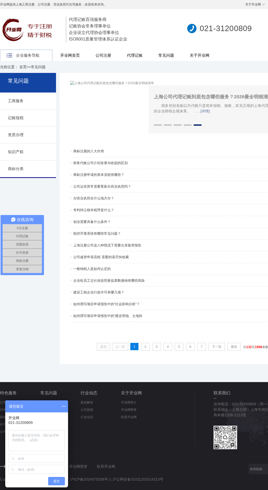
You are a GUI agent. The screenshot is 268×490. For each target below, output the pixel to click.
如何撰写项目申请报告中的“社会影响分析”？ (106, 304)
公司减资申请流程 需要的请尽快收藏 (101, 257)
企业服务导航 (28, 55)
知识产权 (16, 151)
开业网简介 (129, 402)
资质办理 (16, 134)
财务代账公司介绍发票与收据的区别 (100, 163)
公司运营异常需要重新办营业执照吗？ (102, 186)
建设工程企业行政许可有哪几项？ (98, 292)
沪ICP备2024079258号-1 (90, 479)
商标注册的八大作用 (88, 151)
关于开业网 (253, 4)
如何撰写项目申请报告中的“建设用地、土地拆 (107, 316)
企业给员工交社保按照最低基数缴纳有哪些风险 (109, 281)
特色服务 (8, 393)
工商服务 (16, 101)
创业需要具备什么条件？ (92, 222)
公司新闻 (87, 410)
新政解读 (87, 402)
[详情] (205, 111)
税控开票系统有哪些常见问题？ (97, 233)
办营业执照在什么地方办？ (93, 198)
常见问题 (166, 55)
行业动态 (89, 393)
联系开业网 (129, 417)
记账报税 (16, 118)
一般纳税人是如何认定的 (92, 269)
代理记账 (135, 55)
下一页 (216, 347)
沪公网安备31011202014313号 (138, 479)
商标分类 (16, 168)
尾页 (234, 347)
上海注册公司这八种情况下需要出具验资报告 (107, 245)
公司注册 (103, 55)
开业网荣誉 (129, 410)
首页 (23, 67)
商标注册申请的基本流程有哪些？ (98, 175)
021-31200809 (226, 28)
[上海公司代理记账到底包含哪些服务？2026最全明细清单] (112, 83)
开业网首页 (70, 55)
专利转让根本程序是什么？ (93, 210)
